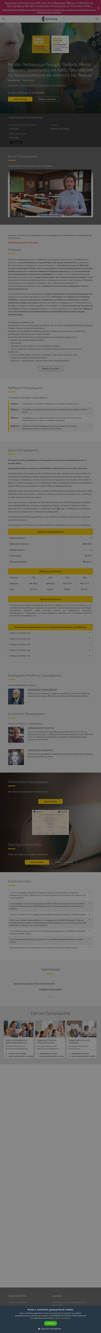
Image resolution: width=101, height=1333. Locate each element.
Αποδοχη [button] (50, 1323)
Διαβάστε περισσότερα (62, 1318)
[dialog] (50, 666)
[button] (50, 1329)
